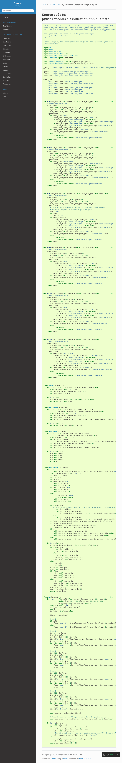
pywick (18, 3)
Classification (7, 26)
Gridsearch (7, 56)
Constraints (7, 45)
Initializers (6, 59)
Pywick (5, 17)
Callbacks (6, 38)
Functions (6, 52)
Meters (5, 66)
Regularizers (7, 77)
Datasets (6, 49)
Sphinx (53, 759)
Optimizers (7, 73)
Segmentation (8, 29)
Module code (54, 5)
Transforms (7, 84)
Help (4, 96)
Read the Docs (85, 759)
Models (5, 70)
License (5, 93)
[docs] (112, 101)
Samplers (6, 80)
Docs (44, 5)
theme (65, 759)
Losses (5, 63)
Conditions (7, 42)
